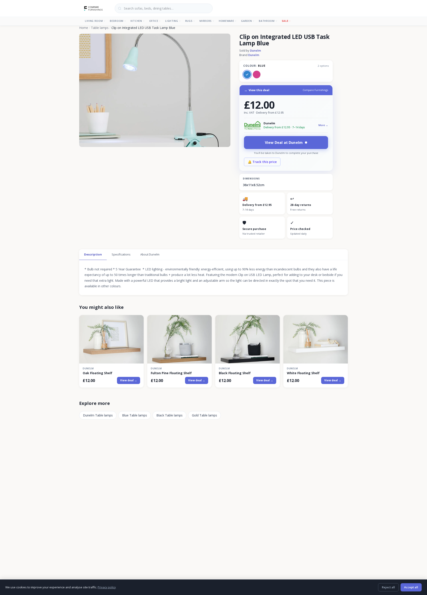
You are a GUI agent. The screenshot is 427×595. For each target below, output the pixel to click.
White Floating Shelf (303, 373)
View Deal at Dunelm (284, 142)
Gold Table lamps (204, 415)
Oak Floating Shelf (97, 373)
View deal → (128, 380)
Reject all (388, 587)
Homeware (226, 20)
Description (93, 254)
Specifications (121, 254)
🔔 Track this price (262, 162)
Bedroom (116, 20)
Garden (246, 20)
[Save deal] (138, 321)
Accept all (411, 587)
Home (83, 28)
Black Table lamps (169, 415)
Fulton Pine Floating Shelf (171, 373)
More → (323, 125)
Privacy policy (107, 587)
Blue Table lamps (134, 415)
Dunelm (255, 50)
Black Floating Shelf (235, 373)
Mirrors (205, 20)
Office (153, 20)
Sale (285, 20)
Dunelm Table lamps (98, 415)
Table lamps (100, 28)
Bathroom (266, 20)
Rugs (189, 20)
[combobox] (164, 8)
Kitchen (136, 20)
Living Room (94, 20)
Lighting (171, 20)
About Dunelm (149, 254)
